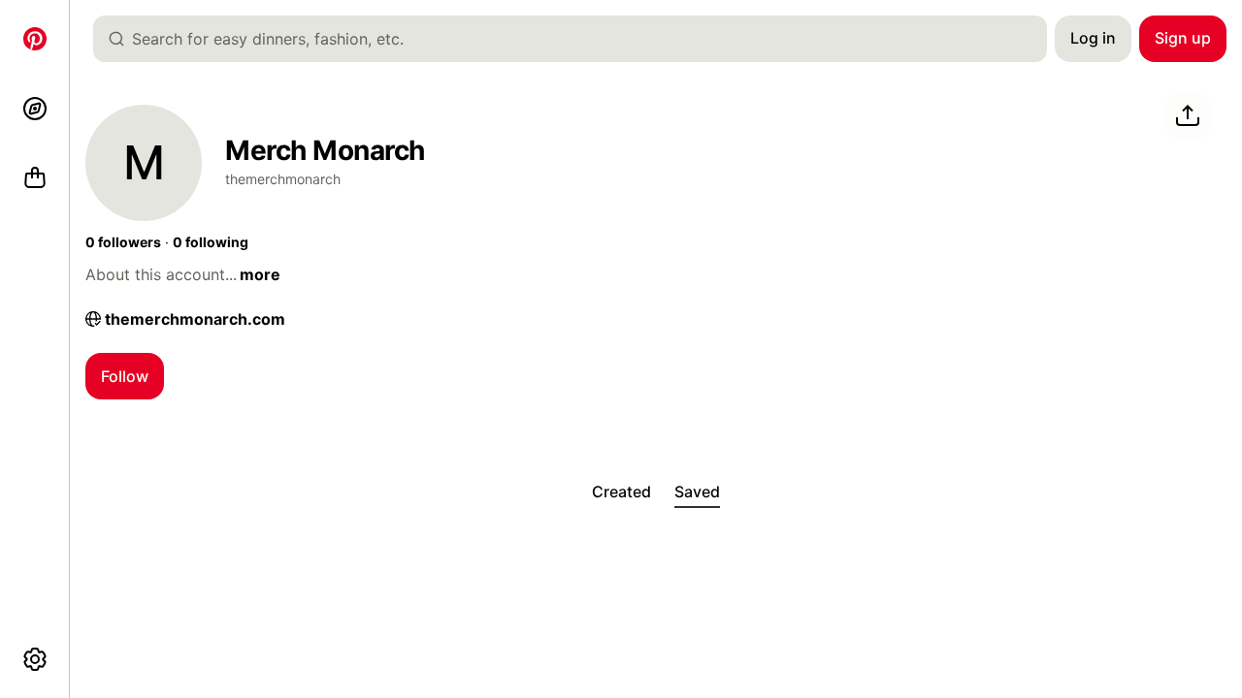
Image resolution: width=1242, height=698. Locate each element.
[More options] (35, 659)
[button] (123, 242)
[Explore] (35, 108)
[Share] (1187, 116)
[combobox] (578, 39)
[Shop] (35, 178)
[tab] (621, 492)
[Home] (35, 39)
